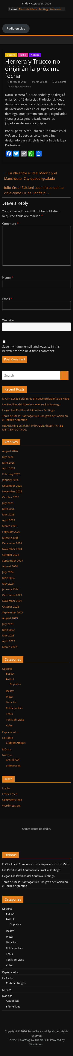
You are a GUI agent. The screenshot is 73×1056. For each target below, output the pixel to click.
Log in (6, 788)
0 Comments (59, 81)
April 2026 (8, 468)
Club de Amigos (16, 742)
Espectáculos (10, 732)
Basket (10, 673)
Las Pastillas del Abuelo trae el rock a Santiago (31, 404)
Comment (10, 224)
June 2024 (8, 578)
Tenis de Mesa (15, 719)
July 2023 (7, 624)
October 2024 (10, 555)
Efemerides (13, 766)
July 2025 (7, 503)
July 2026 (7, 457)
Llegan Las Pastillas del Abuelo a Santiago (28, 410)
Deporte (11, 54)
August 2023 (10, 618)
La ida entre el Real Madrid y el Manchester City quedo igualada (30, 176)
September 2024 (12, 560)
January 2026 (10, 480)
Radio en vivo (16, 28)
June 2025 (8, 508)
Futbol (23, 54)
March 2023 (9, 647)
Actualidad (12, 760)
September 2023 (12, 612)
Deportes (15, 684)
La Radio (7, 738)
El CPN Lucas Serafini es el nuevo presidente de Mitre (35, 398)
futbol (11, 86)
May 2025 (8, 514)
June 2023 (8, 629)
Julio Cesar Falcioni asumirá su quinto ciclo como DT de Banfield (34, 190)
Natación (11, 702)
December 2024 (12, 543)
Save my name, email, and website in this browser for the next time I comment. (31, 348)
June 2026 (8, 462)
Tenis (9, 714)
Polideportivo (14, 708)
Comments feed (12, 800)
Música (6, 749)
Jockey (10, 691)
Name (7, 277)
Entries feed (9, 794)
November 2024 (12, 549)
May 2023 (8, 635)
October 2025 (10, 497)
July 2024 (7, 572)
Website (8, 320)
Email (7, 299)
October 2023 (10, 606)
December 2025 (12, 485)
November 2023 (12, 601)
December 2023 (12, 595)
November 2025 (12, 491)
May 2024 (8, 583)
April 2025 (8, 520)
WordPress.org (11, 805)
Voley (9, 725)
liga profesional (23, 86)
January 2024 (10, 589)
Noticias (35, 54)
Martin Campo (40, 81)
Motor (9, 696)
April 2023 (8, 641)
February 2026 (11, 474)
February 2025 (11, 531)
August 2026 (10, 451)
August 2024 (10, 566)
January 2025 (10, 537)
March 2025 (9, 526)
